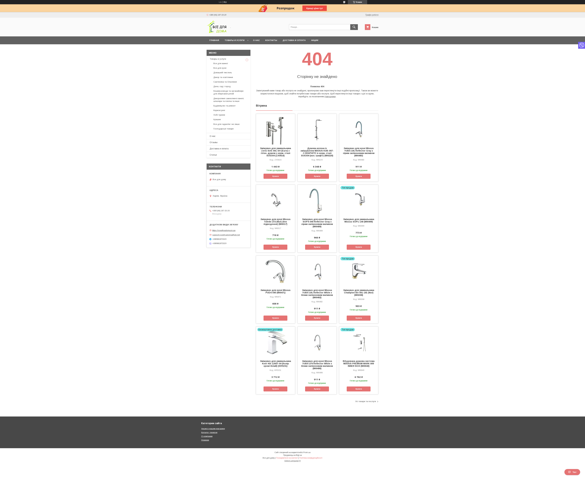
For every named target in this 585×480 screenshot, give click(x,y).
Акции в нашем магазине (213, 428)
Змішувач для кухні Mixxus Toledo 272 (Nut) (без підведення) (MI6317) (276, 221)
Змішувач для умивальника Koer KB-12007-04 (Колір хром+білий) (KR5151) (275, 363)
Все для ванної (220, 63)
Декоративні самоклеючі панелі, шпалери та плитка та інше (228, 99)
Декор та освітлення (223, 77)
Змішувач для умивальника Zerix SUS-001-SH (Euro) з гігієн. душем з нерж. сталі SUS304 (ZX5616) (275, 152)
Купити (275, 176)
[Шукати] (354, 27)
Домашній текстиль (222, 72)
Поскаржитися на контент (287, 458)
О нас (256, 40)
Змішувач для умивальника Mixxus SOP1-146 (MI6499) (358, 220)
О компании (207, 436)
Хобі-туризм (219, 115)
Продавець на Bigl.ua (292, 455)
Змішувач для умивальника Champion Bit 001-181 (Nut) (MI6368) (358, 292)
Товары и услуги (235, 40)
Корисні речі (219, 110)
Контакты (271, 40)
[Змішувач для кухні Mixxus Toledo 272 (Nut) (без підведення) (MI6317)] (275, 200)
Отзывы (214, 142)
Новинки (205, 440)
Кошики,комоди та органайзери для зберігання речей (228, 92)
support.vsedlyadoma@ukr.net (226, 235)
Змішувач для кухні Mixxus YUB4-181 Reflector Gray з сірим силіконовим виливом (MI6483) (358, 152)
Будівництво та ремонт (224, 106)
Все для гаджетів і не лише (226, 124)
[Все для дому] (217, 32)
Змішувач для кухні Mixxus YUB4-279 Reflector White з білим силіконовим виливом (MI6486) (317, 365)
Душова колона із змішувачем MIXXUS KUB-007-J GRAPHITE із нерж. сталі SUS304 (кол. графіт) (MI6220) (317, 152)
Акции (314, 40)
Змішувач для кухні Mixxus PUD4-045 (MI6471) (276, 291)
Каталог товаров (209, 432)
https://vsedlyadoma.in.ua (223, 230)
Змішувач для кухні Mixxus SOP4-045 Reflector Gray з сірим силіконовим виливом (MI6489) (317, 223)
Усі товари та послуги (365, 401)
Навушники (330, 96)
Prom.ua (306, 452)
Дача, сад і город (222, 86)
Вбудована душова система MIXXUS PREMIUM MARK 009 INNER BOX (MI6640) (358, 363)
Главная (214, 40)
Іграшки (217, 119)
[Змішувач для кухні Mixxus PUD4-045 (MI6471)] (275, 271)
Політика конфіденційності (310, 458)
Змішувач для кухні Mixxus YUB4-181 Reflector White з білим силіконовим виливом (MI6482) (317, 294)
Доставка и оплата (294, 40)
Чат (574, 472)
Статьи (213, 155)
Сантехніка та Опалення (225, 82)
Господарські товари (223, 129)
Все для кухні (219, 68)
